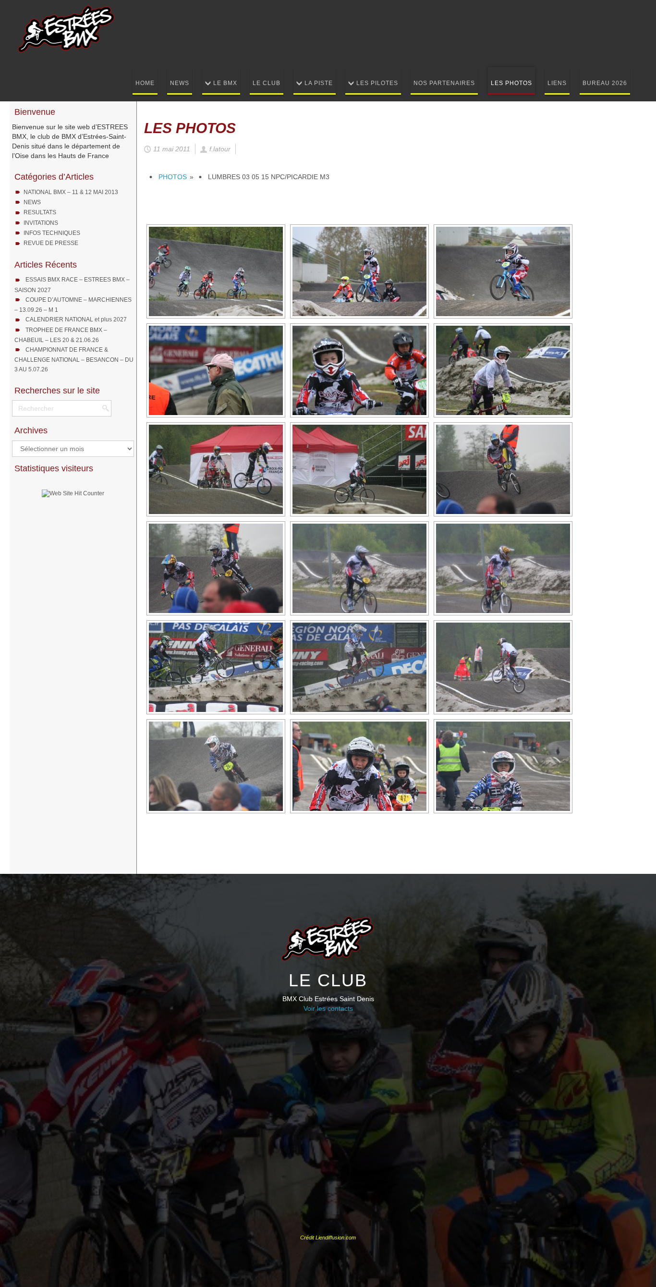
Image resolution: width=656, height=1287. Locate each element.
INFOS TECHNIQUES (52, 233)
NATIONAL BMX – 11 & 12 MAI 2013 (71, 192)
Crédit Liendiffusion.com (328, 1237)
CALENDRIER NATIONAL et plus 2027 (76, 319)
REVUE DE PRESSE (51, 243)
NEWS (32, 202)
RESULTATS (40, 212)
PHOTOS (172, 177)
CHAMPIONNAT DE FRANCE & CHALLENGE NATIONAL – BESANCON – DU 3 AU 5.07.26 (74, 359)
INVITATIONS (41, 223)
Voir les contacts (328, 1008)
